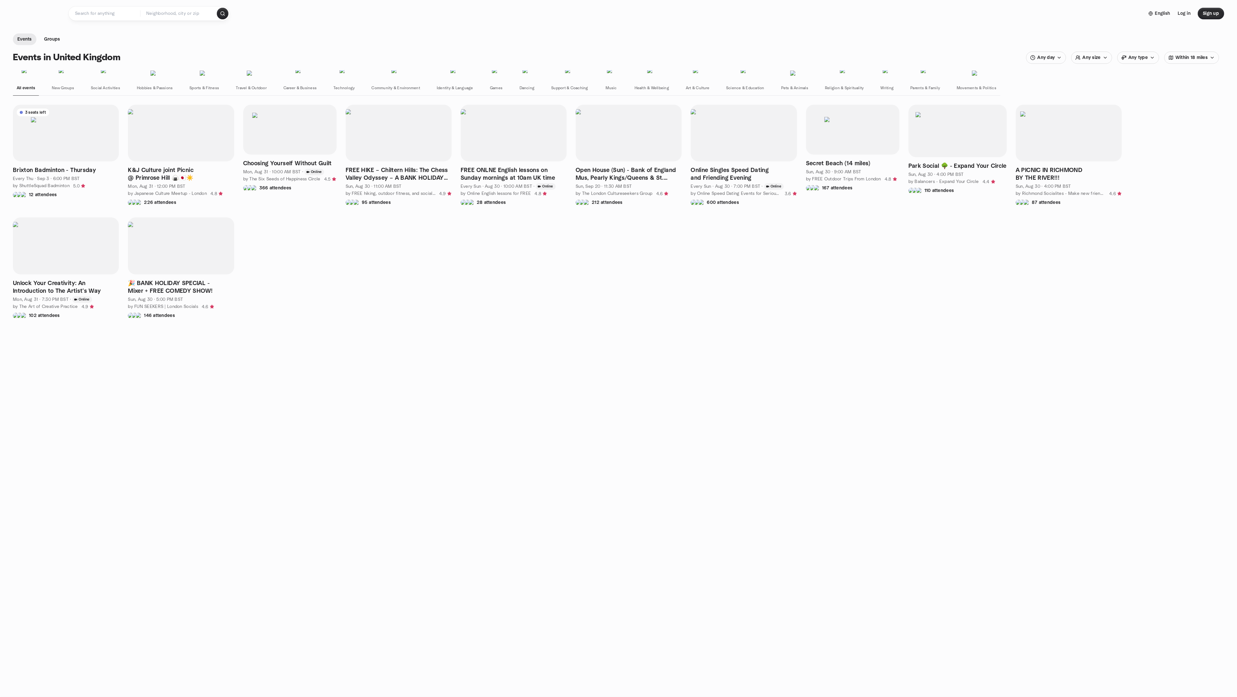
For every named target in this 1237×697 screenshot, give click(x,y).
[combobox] (179, 13)
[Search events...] (222, 13)
